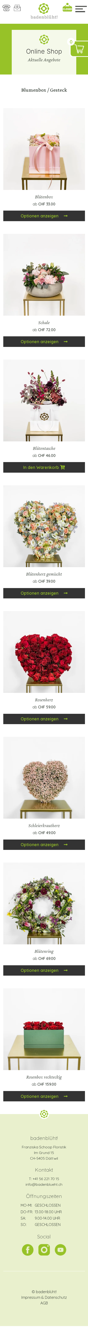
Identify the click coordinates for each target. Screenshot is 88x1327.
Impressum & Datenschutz (44, 1297)
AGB (44, 1303)
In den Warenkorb (41, 467)
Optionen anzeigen (40, 216)
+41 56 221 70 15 (46, 1178)
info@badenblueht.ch (44, 1184)
